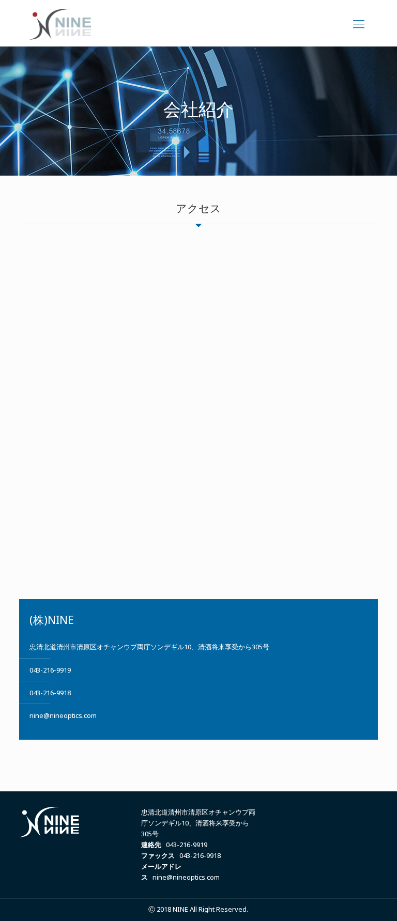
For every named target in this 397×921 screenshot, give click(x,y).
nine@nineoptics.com (63, 715)
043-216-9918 (50, 692)
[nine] (60, 23)
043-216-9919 (50, 670)
